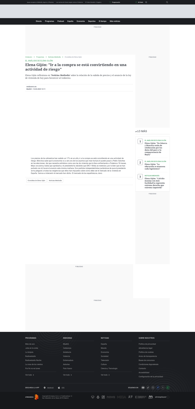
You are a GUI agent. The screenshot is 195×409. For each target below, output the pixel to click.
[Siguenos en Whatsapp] (168, 388)
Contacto (142, 368)
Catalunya (67, 348)
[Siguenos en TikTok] (148, 388)
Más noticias (115, 21)
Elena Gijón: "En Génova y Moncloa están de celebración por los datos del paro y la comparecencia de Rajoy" (156, 149)
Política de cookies (146, 352)
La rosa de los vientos (34, 364)
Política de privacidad (147, 344)
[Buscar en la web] (167, 2)
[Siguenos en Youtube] (143, 388)
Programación (116, 2)
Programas (49, 21)
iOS (62, 388)
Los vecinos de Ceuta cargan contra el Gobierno (69, 2)
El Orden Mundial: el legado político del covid (97, 2)
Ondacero (28, 57)
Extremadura (68, 360)
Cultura (104, 364)
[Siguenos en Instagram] (153, 388)
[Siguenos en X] (163, 388)
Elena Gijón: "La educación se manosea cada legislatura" (155, 166)
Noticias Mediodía (54, 57)
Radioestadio (30, 356)
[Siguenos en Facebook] (158, 388)
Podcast (60, 21)
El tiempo (102, 21)
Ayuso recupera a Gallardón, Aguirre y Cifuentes (40, 2)
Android (50, 388)
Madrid (66, 344)
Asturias (66, 364)
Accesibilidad (144, 372)
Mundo (104, 348)
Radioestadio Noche (33, 360)
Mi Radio (140, 2)
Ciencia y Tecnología (109, 368)
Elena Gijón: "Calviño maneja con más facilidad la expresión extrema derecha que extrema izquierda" (155, 183)
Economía (81, 21)
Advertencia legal (145, 348)
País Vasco (67, 368)
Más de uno (30, 344)
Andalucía (67, 352)
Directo (39, 21)
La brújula (29, 352)
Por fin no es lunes (32, 368)
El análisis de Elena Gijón (73, 57)
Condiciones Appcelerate (148, 364)
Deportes (91, 21)
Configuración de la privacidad (151, 377)
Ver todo (28, 375)
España (70, 21)
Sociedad (104, 356)
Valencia (66, 356)
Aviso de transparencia (148, 356)
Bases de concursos (147, 360)
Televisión (105, 360)
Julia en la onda (31, 348)
